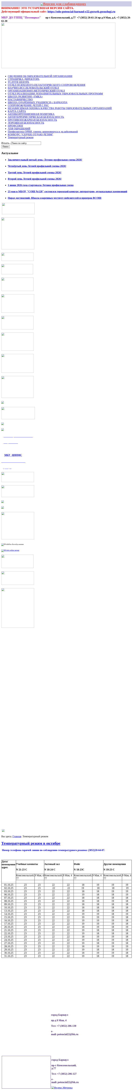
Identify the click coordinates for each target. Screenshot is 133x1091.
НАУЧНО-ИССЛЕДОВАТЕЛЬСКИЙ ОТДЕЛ (33, 87)
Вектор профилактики (80, 73)
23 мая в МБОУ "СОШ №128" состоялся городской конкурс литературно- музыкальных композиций (67, 191)
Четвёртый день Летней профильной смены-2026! (37, 166)
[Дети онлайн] (10, 550)
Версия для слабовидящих (64, 4)
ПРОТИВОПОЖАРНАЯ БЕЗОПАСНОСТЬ (32, 120)
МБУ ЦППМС (13, 455)
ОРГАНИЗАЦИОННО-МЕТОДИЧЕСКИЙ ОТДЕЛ (36, 90)
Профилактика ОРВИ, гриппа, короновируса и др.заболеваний (43, 131)
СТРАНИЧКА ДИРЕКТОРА (23, 79)
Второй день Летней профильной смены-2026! (34, 178)
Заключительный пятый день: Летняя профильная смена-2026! (45, 159)
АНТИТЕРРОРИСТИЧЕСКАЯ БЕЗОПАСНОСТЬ (36, 117)
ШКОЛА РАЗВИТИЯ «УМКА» (25, 96)
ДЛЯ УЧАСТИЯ (104, 73)
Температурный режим (20, 137)
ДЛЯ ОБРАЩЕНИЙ (19, 128)
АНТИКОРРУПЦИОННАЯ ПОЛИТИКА (31, 114)
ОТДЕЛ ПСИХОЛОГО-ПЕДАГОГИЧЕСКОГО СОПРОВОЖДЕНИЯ (46, 85)
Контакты (121, 73)
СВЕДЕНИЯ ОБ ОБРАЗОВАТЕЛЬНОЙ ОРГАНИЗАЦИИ (40, 76)
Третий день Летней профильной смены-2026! (34, 172)
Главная (16, 836)
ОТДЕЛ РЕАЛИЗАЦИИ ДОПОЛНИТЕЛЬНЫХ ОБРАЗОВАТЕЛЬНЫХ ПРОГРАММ (55, 93)
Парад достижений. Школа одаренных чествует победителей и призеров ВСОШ (54, 198)
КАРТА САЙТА (17, 111)
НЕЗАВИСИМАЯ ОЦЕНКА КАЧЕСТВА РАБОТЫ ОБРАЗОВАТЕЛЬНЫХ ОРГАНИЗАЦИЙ (60, 108)
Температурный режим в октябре (30, 843)
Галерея (58, 73)
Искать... (6, 143)
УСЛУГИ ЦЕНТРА (18, 82)
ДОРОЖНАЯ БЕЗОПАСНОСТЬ (26, 122)
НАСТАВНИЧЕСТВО (20, 99)
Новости (14, 73)
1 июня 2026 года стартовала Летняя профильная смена (40, 185)
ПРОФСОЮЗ (15, 125)
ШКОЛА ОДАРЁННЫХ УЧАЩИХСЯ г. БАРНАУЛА (37, 102)
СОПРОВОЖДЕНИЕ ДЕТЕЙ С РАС (28, 105)
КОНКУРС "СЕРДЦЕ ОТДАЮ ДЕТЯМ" (30, 134)
